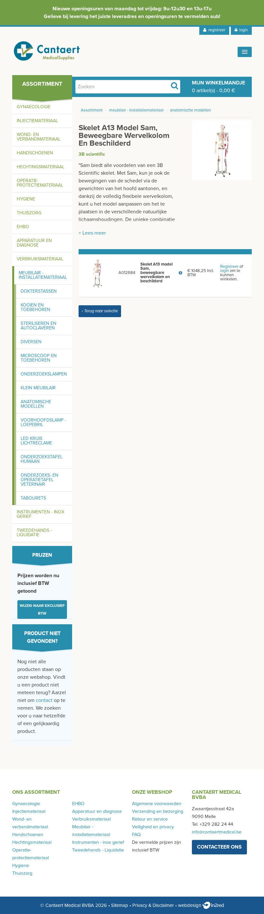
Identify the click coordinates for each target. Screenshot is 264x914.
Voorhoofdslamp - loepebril (43, 422)
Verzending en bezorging (157, 811)
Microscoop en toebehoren (39, 358)
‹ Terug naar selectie (100, 311)
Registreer (229, 266)
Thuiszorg (29, 213)
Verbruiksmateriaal (40, 259)
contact (44, 700)
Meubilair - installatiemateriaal (43, 275)
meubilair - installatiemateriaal (136, 110)
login (242, 30)
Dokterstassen (39, 291)
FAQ (136, 834)
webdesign (190, 905)
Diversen (31, 342)
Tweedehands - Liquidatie (34, 533)
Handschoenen (35, 153)
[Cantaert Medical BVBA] (47, 50)
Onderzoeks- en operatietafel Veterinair (39, 479)
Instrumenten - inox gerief (40, 514)
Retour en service (150, 819)
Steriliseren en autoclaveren (38, 326)
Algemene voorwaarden (156, 803)
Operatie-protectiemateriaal (40, 183)
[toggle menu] (245, 52)
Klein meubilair (38, 388)
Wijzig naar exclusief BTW (42, 609)
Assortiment (92, 110)
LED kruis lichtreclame (36, 441)
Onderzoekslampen (44, 374)
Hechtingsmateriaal (40, 167)
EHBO (23, 226)
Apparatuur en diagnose (34, 243)
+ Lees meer (92, 233)
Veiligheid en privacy (153, 827)
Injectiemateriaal (37, 120)
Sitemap (119, 905)
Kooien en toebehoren (35, 307)
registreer (215, 30)
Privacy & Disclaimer (153, 905)
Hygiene (26, 199)
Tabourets (33, 498)
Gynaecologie (34, 107)
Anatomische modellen (36, 404)
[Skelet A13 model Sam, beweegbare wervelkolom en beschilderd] (222, 150)
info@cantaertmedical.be (216, 832)
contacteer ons (219, 847)
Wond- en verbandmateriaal (39, 137)
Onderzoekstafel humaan (41, 459)
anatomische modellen (190, 110)
